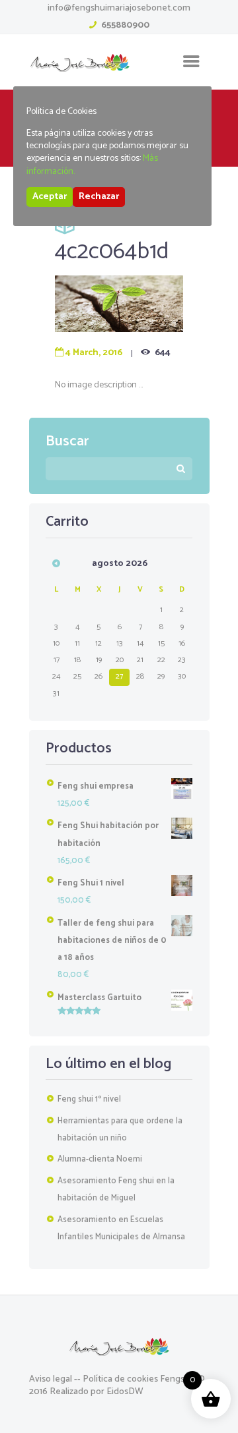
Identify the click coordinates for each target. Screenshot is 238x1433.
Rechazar (99, 196)
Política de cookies (120, 1379)
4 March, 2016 (93, 352)
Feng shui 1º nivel (89, 1099)
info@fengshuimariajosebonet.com (119, 8)
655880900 (125, 25)
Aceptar (49, 196)
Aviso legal (50, 1379)
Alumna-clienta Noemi (100, 1159)
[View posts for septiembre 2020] (56, 563)
